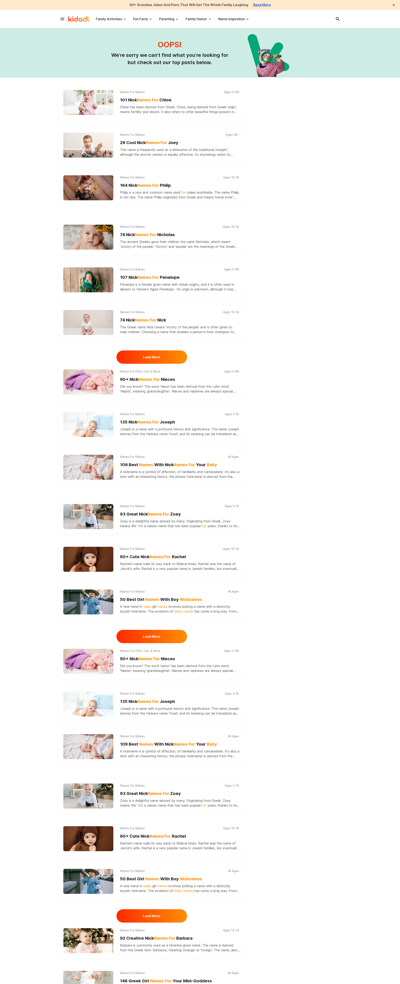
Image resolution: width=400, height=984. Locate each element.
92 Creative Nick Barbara (156, 938)
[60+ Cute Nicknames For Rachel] (88, 559)
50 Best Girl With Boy (161, 599)
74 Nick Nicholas (147, 234)
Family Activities (109, 19)
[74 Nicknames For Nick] (88, 322)
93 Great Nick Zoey (150, 514)
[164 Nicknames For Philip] (88, 187)
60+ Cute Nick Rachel (153, 556)
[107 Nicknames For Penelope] (88, 279)
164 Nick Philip (145, 185)
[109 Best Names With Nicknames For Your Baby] (88, 467)
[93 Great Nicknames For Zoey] (88, 516)
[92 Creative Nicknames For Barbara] (88, 940)
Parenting (166, 19)
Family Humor (196, 19)
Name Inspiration (231, 19)
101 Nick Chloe (145, 99)
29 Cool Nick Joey (149, 142)
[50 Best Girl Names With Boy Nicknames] (88, 601)
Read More (262, 5)
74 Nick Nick (143, 320)
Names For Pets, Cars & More (140, 371)
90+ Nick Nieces (147, 379)
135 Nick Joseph (147, 422)
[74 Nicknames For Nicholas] (88, 237)
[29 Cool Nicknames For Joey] (88, 145)
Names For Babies (132, 92)
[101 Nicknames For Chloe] (88, 102)
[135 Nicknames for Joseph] (88, 424)
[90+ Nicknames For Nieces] (88, 381)
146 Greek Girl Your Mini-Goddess (166, 980)
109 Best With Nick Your (168, 464)
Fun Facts (140, 19)
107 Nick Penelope (150, 277)
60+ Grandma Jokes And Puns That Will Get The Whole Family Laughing (188, 5)
